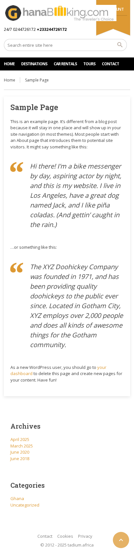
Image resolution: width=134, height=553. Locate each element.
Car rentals (65, 64)
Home (9, 80)
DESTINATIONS (34, 64)
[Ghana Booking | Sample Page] (60, 13)
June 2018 (19, 458)
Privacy (85, 536)
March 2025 (21, 446)
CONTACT (110, 64)
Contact (44, 536)
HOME (9, 64)
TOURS (89, 64)
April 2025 (19, 439)
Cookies (65, 536)
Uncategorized (24, 505)
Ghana (17, 498)
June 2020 (19, 452)
